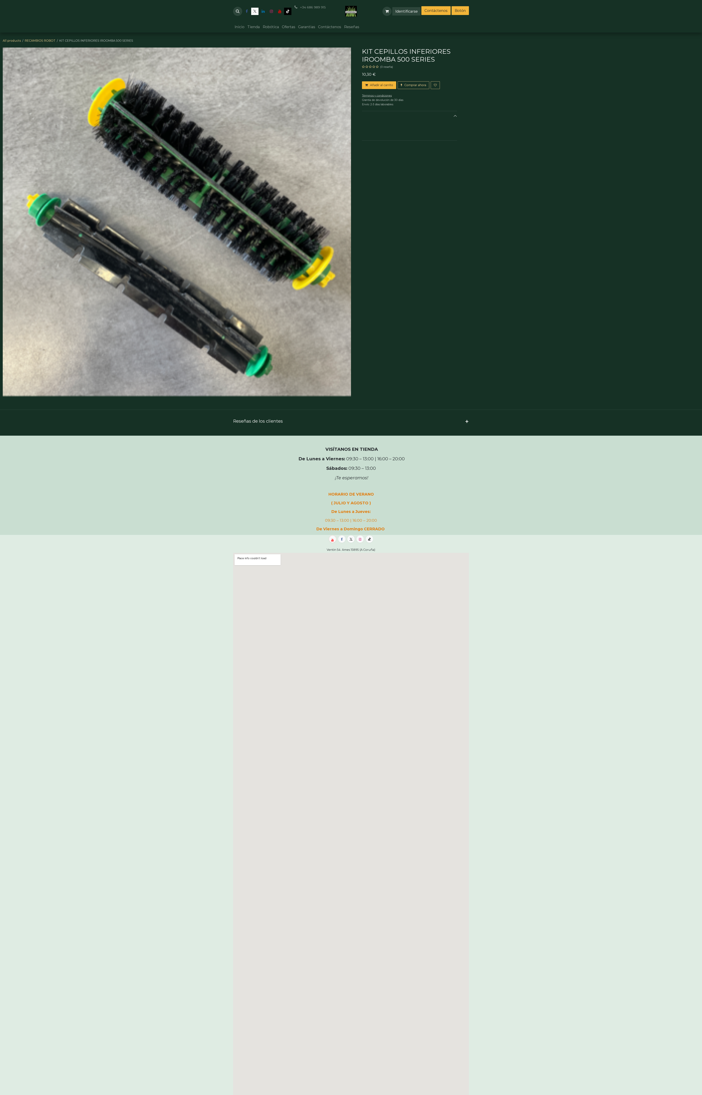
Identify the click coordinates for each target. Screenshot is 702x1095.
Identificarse (406, 11)
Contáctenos (436, 10)
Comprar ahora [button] (415, 85)
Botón (460, 10)
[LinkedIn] (263, 11)
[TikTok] (287, 11)
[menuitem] (239, 27)
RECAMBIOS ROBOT (40, 40)
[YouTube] (279, 11)
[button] (237, 11)
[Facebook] (246, 11)
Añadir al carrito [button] (381, 85)
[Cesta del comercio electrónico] (387, 11)
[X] (254, 11)
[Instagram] (271, 11)
